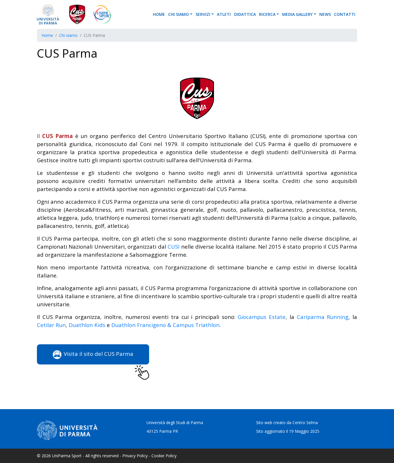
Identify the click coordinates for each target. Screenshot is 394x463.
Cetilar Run (51, 324)
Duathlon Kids (87, 324)
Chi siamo (178, 14)
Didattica (245, 14)
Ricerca (267, 14)
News (325, 14)
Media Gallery (297, 14)
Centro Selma (305, 422)
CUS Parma (57, 135)
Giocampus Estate (262, 316)
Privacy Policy (135, 455)
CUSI (173, 246)
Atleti (224, 14)
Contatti (344, 14)
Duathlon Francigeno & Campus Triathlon (165, 324)
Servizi (203, 14)
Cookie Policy (164, 455)
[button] (192, 14)
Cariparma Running (323, 316)
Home (159, 14)
